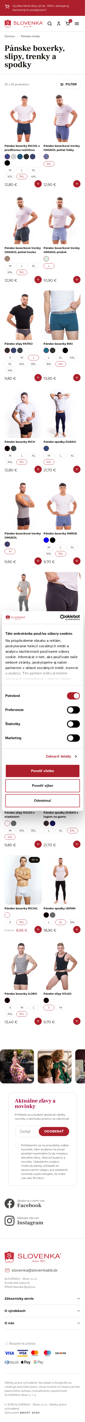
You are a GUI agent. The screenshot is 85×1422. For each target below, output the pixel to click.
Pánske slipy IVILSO (57, 993)
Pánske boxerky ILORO (21, 993)
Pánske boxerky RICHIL (21, 908)
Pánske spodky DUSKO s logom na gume (61, 814)
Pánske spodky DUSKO (60, 441)
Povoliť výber (42, 785)
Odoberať (54, 1131)
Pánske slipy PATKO (19, 343)
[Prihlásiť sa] (58, 23)
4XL (33, 176)
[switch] (73, 709)
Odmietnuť (42, 800)
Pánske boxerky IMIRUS (60, 533)
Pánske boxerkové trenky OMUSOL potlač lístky (62, 148)
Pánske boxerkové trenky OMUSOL (23, 535)
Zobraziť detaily (58, 756)
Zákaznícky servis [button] (19, 1299)
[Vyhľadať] (49, 23)
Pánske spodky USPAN (59, 908)
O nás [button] (9, 1323)
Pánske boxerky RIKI (58, 343)
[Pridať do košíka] (38, 183)
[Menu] (76, 23)
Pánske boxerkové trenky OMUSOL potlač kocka (23, 250)
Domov (10, 36)
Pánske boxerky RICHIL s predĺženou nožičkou (22, 148)
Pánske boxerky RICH (20, 441)
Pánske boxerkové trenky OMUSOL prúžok (62, 250)
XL (33, 170)
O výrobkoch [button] (15, 1311)
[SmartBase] (30, 1413)
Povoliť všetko (42, 771)
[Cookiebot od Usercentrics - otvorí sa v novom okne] (60, 617)
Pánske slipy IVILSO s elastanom (19, 814)
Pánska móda (30, 36)
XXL (10, 176)
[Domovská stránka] (24, 23)
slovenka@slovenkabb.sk (35, 1270)
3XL (21, 176)
